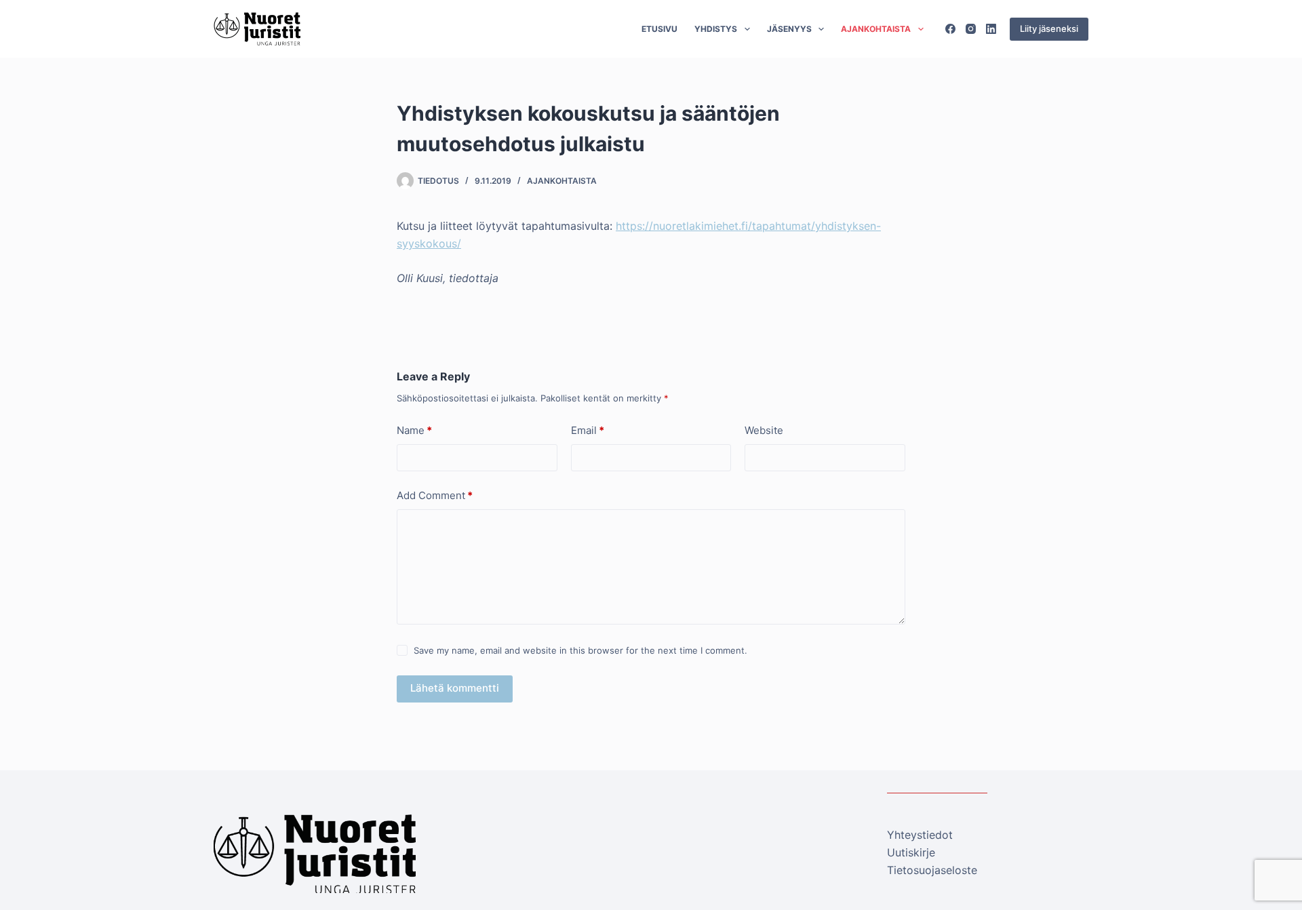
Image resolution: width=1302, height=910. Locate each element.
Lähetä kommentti (454, 687)
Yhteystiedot (920, 835)
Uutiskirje (911, 852)
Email (587, 430)
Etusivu (659, 29)
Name (414, 430)
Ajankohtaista (876, 29)
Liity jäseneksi (1049, 28)
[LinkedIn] (991, 29)
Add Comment (435, 495)
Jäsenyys (789, 29)
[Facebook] (950, 29)
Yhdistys (715, 29)
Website (764, 430)
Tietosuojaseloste (932, 870)
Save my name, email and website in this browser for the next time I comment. (580, 650)
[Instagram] (971, 29)
